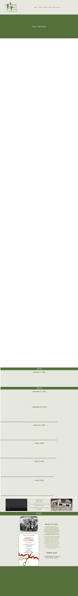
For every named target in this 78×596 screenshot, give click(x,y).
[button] (35, 7)
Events (41, 7)
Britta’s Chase (48, 7)
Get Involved (56, 7)
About (35, 7)
